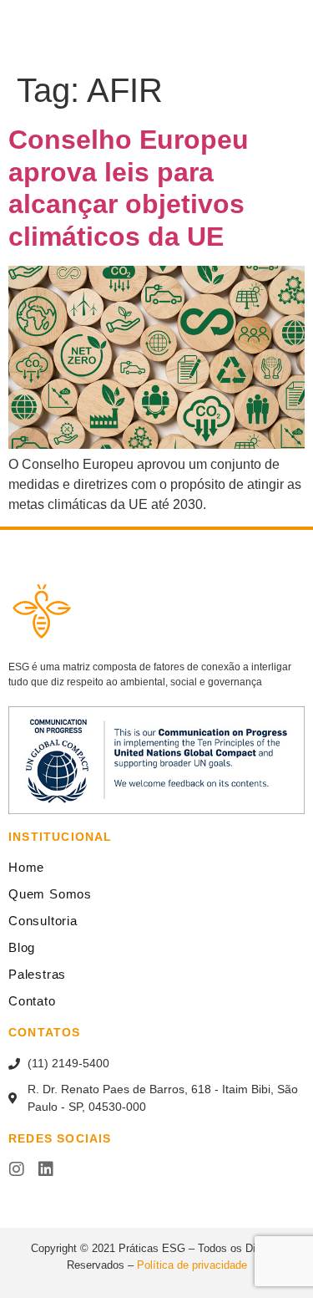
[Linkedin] (46, 1169)
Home (26, 867)
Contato (32, 1001)
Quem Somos (50, 894)
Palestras (37, 974)
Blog (21, 947)
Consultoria (43, 921)
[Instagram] (16, 1169)
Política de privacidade (192, 1265)
